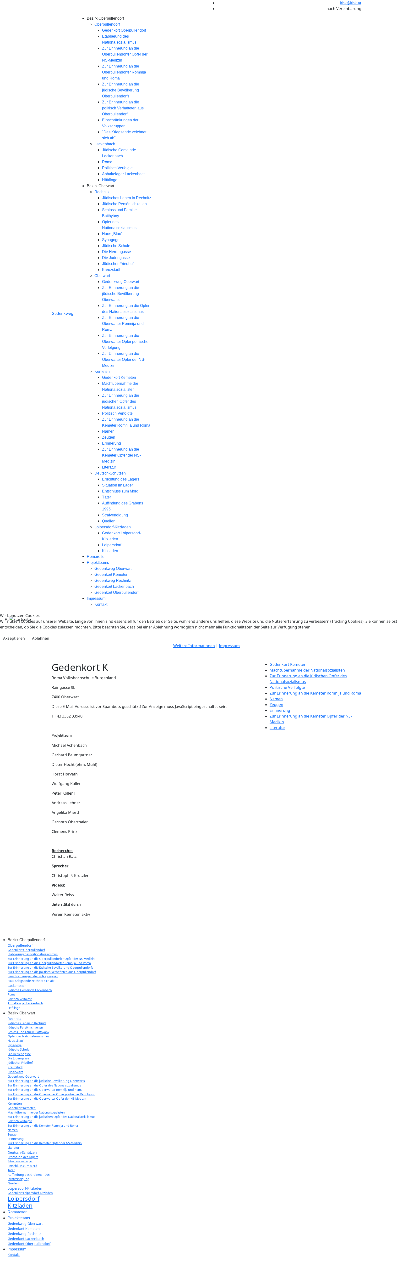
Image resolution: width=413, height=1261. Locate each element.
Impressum (229, 645)
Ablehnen (40, 638)
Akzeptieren (14, 638)
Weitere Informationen (194, 645)
